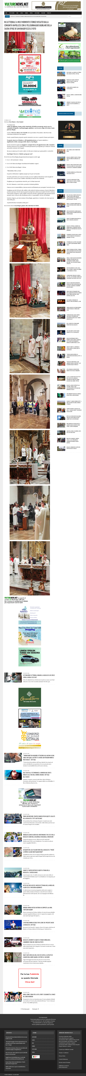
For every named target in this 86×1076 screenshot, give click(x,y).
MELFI (17, 13)
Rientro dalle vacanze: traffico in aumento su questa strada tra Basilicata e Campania (73, 81)
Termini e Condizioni (63, 1052)
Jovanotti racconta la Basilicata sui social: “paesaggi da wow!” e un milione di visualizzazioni (74, 410)
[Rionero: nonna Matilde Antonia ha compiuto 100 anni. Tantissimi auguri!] (13, 914)
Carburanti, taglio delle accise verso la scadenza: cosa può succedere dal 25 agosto (74, 104)
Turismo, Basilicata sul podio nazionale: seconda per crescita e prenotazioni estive (74, 309)
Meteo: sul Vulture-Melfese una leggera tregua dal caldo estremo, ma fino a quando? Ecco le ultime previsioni (74, 418)
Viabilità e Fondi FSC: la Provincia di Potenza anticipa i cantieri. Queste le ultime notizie (73, 348)
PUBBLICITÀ (49, 13)
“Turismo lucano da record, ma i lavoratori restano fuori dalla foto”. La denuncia (74, 356)
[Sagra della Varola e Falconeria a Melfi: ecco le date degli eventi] (61, 434)
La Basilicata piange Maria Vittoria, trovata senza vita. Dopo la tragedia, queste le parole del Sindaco (73, 181)
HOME (6, 13)
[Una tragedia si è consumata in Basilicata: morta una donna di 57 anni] (61, 303)
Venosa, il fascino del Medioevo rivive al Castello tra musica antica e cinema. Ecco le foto (74, 205)
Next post (34, 1009)
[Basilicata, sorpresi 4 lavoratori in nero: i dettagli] (61, 97)
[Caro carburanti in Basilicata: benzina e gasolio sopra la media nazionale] (61, 396)
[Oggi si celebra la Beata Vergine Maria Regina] (61, 152)
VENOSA (31, 13)
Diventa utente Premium (64, 1062)
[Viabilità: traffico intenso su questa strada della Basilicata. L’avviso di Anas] (13, 876)
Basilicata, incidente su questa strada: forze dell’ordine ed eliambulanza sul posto (74, 159)
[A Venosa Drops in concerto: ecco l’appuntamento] (61, 90)
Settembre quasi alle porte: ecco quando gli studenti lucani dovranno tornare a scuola (74, 243)
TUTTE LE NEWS (11, 13)
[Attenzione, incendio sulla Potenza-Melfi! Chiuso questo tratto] (61, 175)
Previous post (25, 1009)
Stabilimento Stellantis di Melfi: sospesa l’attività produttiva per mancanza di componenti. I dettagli (74, 236)
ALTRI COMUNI (37, 13)
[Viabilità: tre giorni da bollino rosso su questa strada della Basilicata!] (61, 221)
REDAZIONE (43, 13)
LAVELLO (21, 13)
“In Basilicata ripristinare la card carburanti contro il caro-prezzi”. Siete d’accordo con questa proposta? (74, 363)
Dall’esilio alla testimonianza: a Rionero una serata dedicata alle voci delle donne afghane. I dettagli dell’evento (37, 775)
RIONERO (26, 13)
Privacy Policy (62, 1056)
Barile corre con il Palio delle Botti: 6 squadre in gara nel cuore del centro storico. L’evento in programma (73, 425)
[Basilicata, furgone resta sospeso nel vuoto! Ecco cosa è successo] (61, 450)
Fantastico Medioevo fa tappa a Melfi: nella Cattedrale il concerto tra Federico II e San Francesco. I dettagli (74, 269)
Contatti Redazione (63, 1059)
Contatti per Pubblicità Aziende (66, 1049)
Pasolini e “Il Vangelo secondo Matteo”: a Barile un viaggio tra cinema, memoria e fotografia (74, 403)
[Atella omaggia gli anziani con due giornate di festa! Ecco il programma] (61, 372)
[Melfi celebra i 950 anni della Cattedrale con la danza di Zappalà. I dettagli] (61, 75)
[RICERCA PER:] (74, 16)
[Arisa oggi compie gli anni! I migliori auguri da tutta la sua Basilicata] (61, 334)
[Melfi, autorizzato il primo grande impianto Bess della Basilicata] (61, 326)
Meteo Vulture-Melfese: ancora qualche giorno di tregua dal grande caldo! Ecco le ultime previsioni (74, 212)
